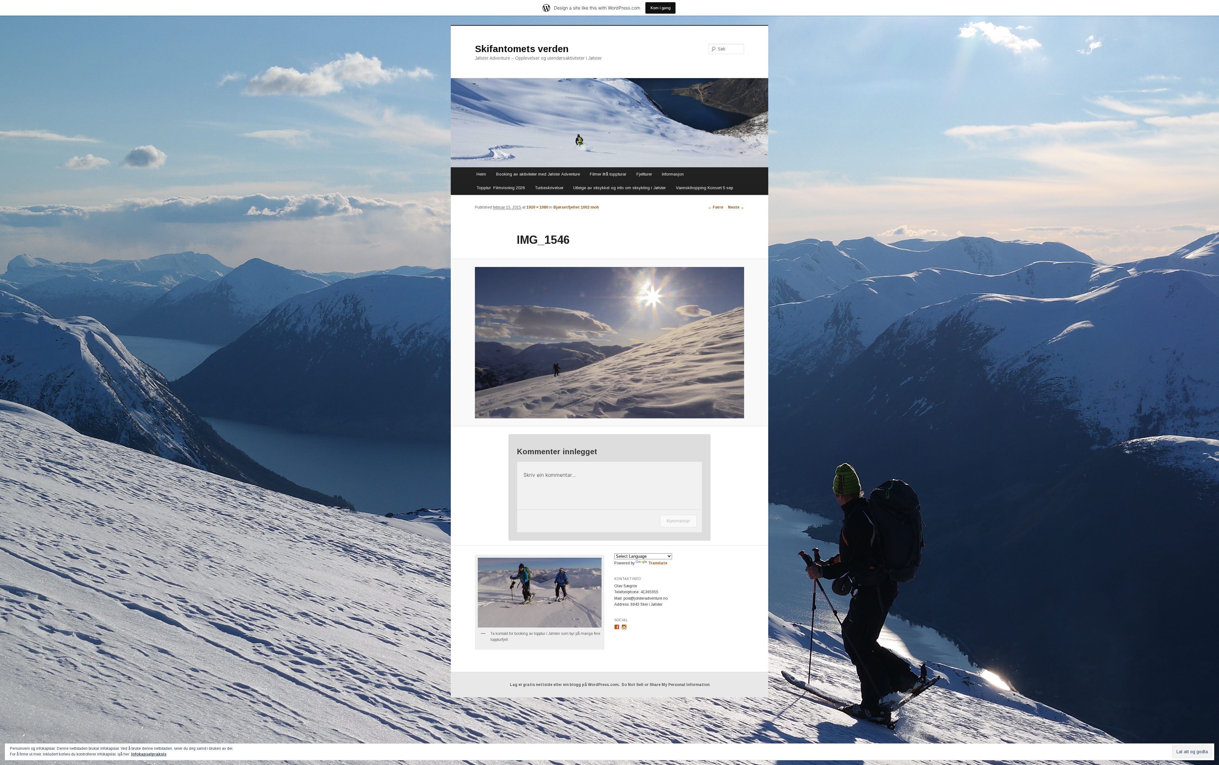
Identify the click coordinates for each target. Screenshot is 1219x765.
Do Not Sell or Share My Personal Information (665, 684)
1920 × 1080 (537, 207)
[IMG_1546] (609, 342)
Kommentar (678, 520)
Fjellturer (644, 174)
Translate (657, 563)
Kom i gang (660, 7)
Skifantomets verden (522, 48)
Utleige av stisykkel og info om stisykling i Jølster (619, 187)
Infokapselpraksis (148, 754)
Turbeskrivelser (549, 187)
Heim (481, 174)
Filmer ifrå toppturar (608, 174)
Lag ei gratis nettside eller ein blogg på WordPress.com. (565, 684)
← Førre (715, 207)
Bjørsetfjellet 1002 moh (576, 207)
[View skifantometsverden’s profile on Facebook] (616, 626)
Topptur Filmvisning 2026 (500, 187)
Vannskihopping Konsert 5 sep (704, 187)
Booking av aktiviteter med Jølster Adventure (538, 174)
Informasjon (673, 174)
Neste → (736, 207)
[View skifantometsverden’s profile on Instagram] (624, 626)
